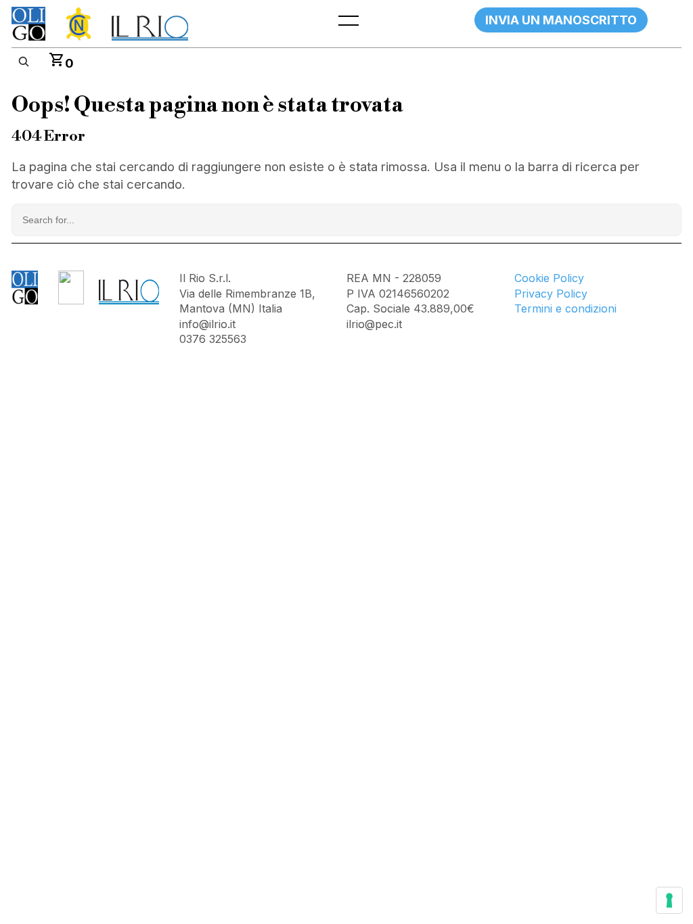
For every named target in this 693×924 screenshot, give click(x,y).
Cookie (533, 278)
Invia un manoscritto (561, 20)
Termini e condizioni (565, 308)
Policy (568, 278)
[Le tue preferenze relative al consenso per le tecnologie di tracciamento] (669, 900)
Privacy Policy (550, 293)
